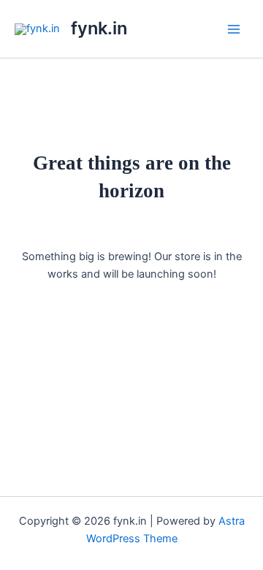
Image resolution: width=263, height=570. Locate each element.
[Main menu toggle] (233, 28)
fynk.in (99, 28)
